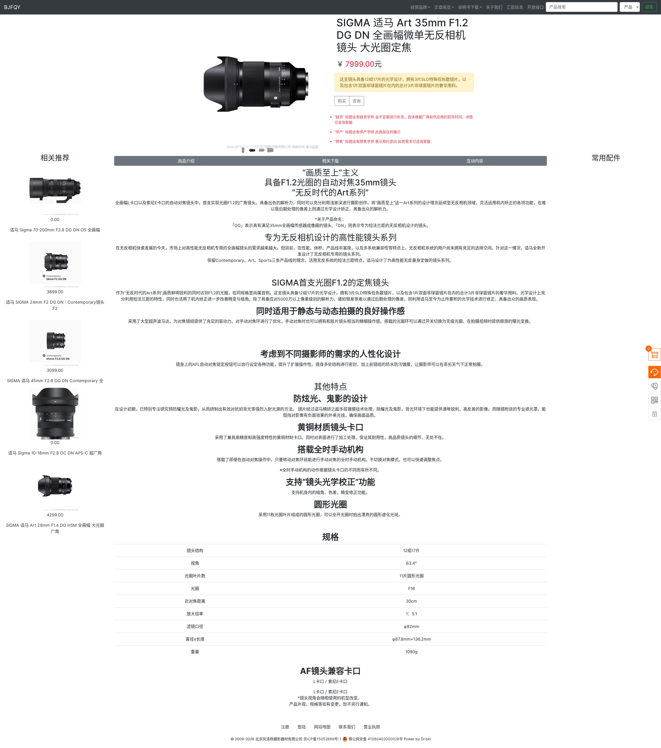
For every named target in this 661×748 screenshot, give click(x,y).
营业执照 (372, 726)
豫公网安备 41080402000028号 (375, 739)
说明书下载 (468, 7)
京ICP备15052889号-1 (322, 739)
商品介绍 (186, 160)
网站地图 (322, 726)
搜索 (649, 7)
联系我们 (347, 726)
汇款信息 (515, 7)
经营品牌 (419, 7)
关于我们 (494, 7)
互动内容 (475, 160)
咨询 (356, 101)
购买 (342, 101)
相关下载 (330, 160)
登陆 (301, 726)
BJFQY (12, 7)
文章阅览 (442, 7)
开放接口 (535, 7)
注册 (285, 726)
